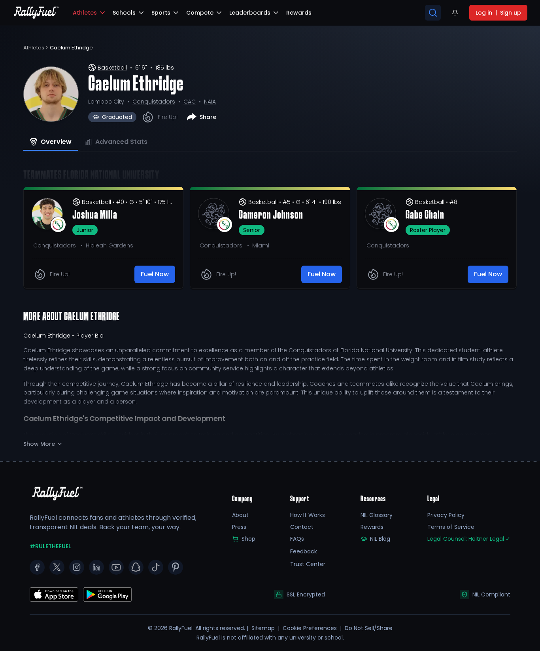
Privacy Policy (445, 515)
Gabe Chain (425, 215)
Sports (160, 13)
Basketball (112, 68)
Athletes (85, 13)
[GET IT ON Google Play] (54, 594)
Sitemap (263, 628)
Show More (39, 444)
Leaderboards (249, 13)
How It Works (307, 515)
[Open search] (433, 13)
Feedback (303, 551)
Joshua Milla (94, 215)
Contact (301, 527)
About (240, 515)
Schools (124, 13)
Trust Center (307, 564)
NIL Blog (380, 539)
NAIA (210, 102)
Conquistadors (153, 102)
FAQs (297, 539)
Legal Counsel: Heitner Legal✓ (468, 539)
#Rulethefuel (50, 546)
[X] (56, 567)
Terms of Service (450, 527)
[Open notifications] (455, 13)
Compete (199, 13)
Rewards (372, 527)
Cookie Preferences (310, 628)
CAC (189, 102)
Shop (248, 539)
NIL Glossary (377, 515)
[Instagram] (76, 567)
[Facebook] (37, 567)
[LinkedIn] (96, 567)
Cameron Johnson (271, 215)
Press (239, 527)
